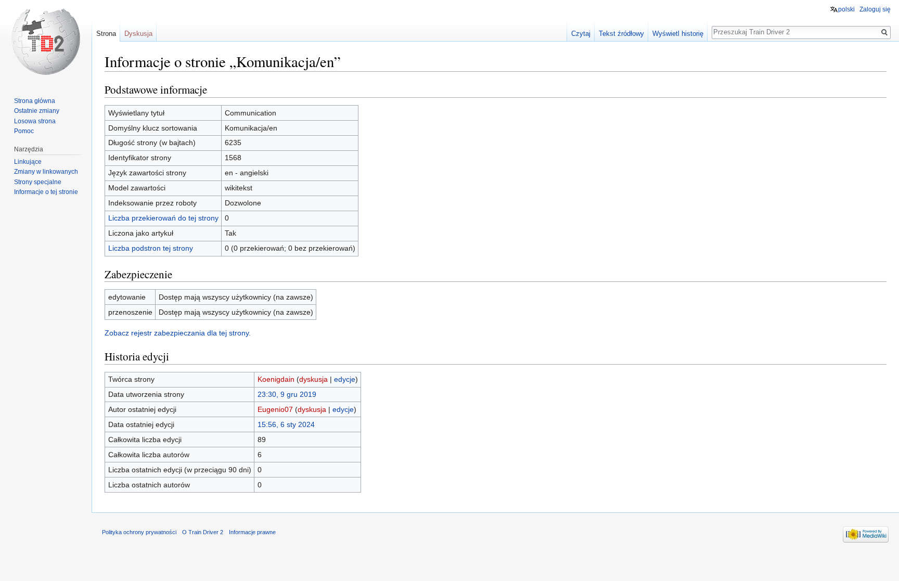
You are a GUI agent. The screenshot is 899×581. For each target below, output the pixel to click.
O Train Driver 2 (202, 532)
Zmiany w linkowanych (46, 171)
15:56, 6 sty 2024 (286, 424)
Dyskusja (138, 33)
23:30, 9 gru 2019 (287, 394)
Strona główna (34, 101)
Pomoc (24, 131)
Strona (106, 33)
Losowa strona (35, 121)
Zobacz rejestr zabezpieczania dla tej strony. (178, 333)
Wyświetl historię (677, 33)
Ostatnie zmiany (36, 110)
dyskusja (313, 379)
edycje (344, 379)
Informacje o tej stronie (46, 192)
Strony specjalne (37, 182)
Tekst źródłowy (621, 33)
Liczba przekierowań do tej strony (163, 218)
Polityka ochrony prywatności (139, 532)
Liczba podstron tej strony (150, 248)
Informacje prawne (252, 532)
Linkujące (28, 161)
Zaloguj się (875, 9)
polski (846, 9)
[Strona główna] (45, 41)
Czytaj (580, 33)
